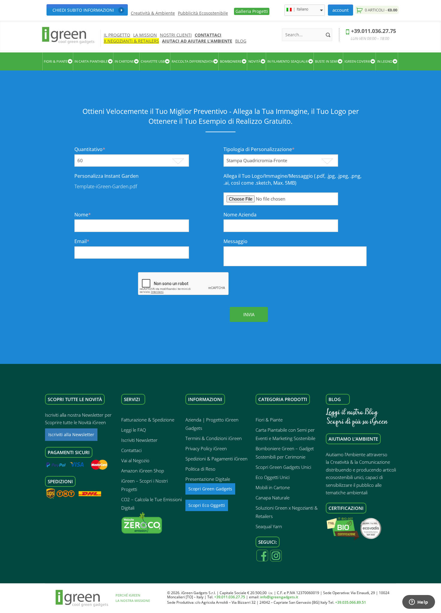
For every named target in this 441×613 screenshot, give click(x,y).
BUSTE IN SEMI (326, 61)
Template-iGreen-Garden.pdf (105, 186)
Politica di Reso (200, 469)
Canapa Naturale (273, 498)
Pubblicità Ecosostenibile (203, 13)
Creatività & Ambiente (153, 13)
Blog (240, 41)
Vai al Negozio (135, 460)
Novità (254, 61)
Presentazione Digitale (207, 479)
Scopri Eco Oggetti (206, 505)
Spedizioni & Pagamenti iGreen (216, 459)
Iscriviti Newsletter (139, 440)
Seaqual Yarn (269, 526)
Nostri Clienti (176, 35)
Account (340, 10)
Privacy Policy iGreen (206, 448)
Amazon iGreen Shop (142, 471)
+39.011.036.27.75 (373, 30)
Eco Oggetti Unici (273, 477)
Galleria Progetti (252, 11)
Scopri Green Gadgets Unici (283, 467)
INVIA (248, 314)
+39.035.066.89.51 (350, 602)
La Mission (145, 35)
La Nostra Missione (133, 600)
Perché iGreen (128, 595)
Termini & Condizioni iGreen (213, 438)
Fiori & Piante (269, 420)
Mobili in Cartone (273, 487)
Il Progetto (117, 35)
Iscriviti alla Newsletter (71, 434)
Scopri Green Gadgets (210, 489)
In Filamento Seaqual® (287, 61)
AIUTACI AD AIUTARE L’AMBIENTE (197, 41)
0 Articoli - (380, 10)
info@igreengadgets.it (279, 597)
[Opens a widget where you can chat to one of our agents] (418, 602)
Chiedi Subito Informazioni (83, 10)
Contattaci (208, 35)
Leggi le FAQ (133, 430)
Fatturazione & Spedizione (147, 420)
